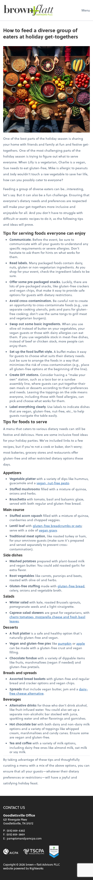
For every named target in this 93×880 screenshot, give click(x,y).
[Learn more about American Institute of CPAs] (11, 851)
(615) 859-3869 (16, 834)
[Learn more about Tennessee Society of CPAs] (33, 851)
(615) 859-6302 (16, 830)
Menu (85, 10)
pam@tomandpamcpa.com (24, 838)
